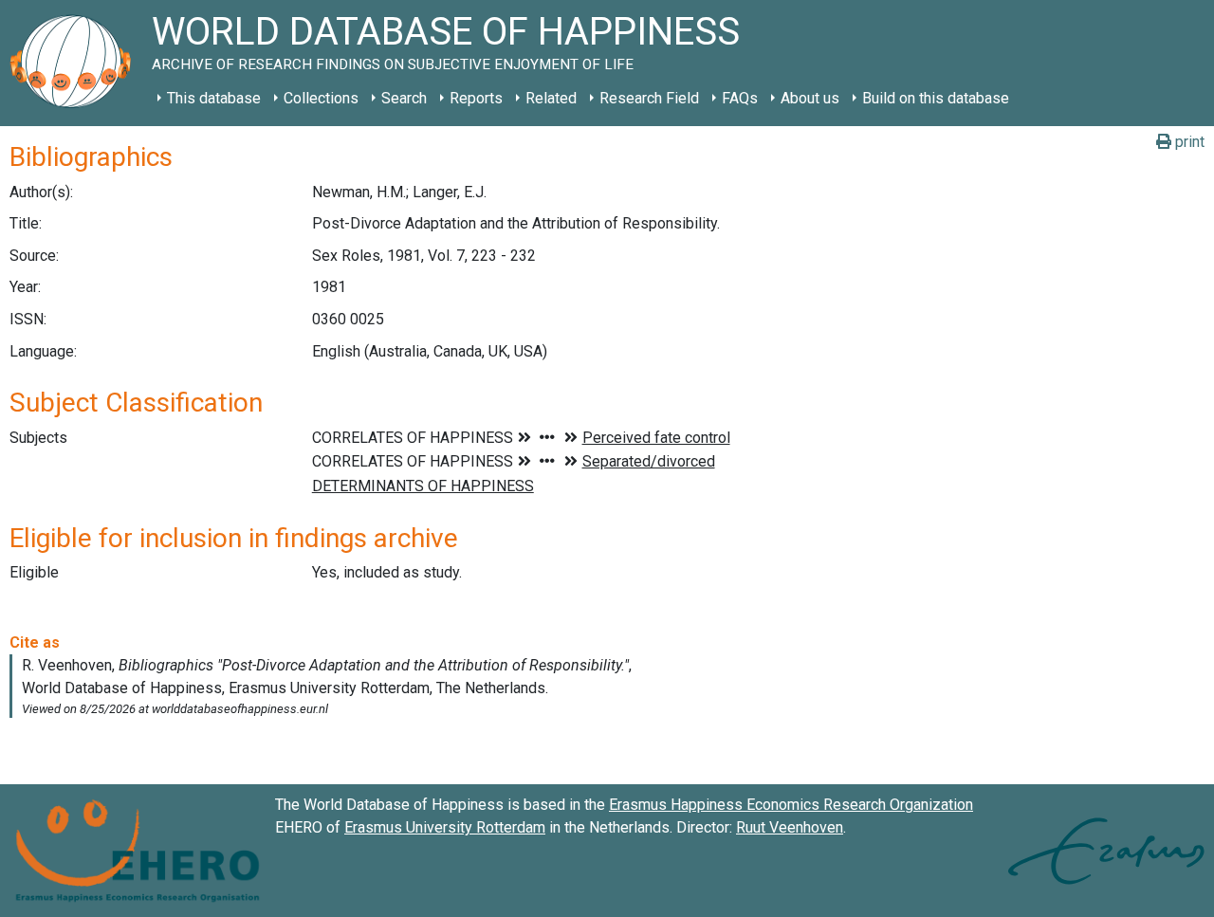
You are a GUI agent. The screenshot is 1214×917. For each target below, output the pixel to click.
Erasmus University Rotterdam (444, 827)
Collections (321, 98)
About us (810, 98)
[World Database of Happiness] (76, 63)
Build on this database (935, 98)
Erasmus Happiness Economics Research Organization (791, 805)
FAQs (740, 98)
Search (404, 98)
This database (214, 98)
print (1188, 142)
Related (551, 98)
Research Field (649, 98)
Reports (476, 98)
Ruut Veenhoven (789, 827)
